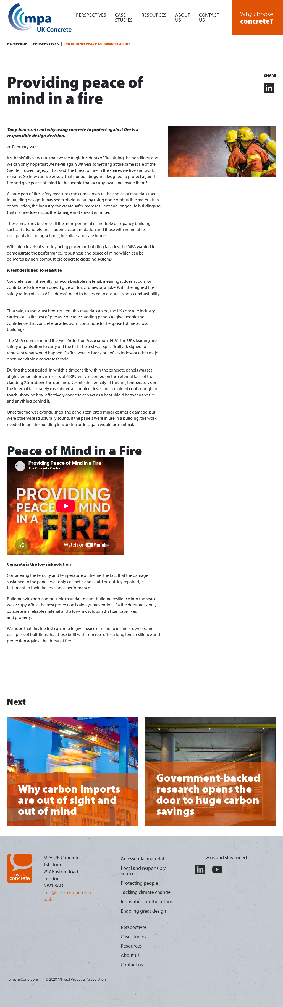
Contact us (209, 17)
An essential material (142, 858)
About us (182, 17)
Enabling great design (143, 911)
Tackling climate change (146, 892)
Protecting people (139, 883)
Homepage (17, 43)
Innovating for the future (146, 901)
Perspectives (91, 15)
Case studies (124, 17)
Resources (154, 15)
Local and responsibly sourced (143, 871)
